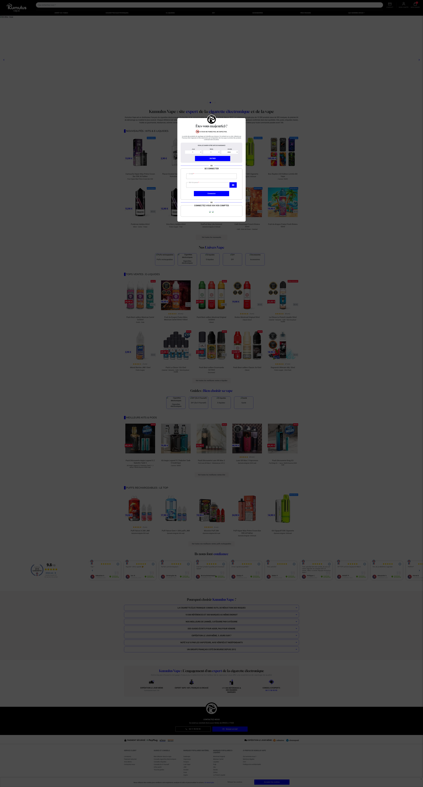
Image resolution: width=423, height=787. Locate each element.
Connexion (211, 194)
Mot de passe (193, 182)
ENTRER (213, 158)
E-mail (191, 174)
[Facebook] (210, 212)
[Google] (213, 212)
